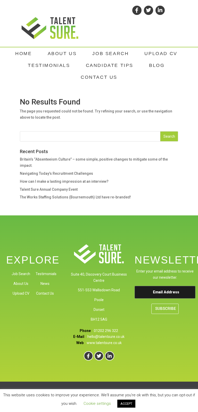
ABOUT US (62, 53)
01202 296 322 (106, 331)
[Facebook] (137, 10)
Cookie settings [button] (97, 403)
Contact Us (45, 293)
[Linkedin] (160, 10)
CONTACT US (99, 77)
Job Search (21, 274)
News (45, 284)
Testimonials (46, 274)
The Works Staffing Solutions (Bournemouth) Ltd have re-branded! (75, 197)
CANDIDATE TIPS (109, 65)
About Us (20, 284)
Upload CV (21, 293)
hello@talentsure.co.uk (106, 337)
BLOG (156, 65)
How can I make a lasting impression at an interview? (64, 181)
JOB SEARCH (110, 53)
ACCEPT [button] (126, 404)
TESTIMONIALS (49, 65)
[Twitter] (148, 10)
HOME (23, 53)
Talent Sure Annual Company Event (49, 189)
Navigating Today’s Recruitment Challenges (56, 173)
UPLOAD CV (160, 53)
